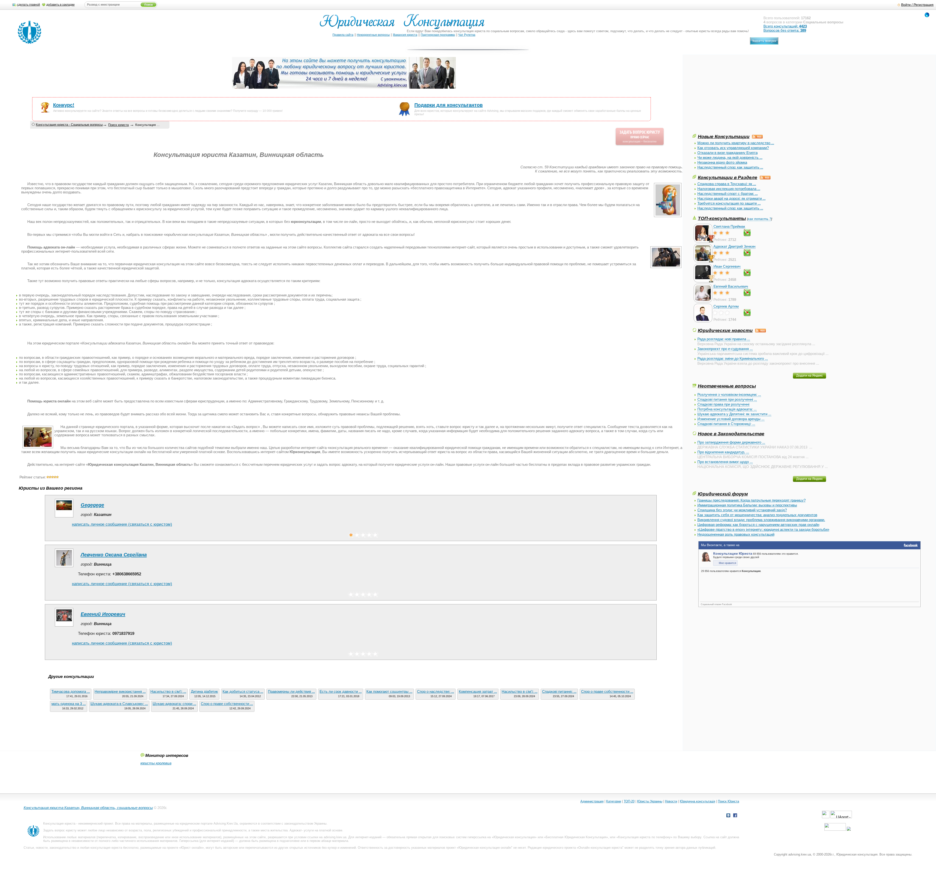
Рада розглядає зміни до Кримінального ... (732, 358)
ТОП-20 (629, 801)
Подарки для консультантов (448, 105)
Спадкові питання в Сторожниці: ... (726, 424)
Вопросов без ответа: (784, 30)
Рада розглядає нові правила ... (723, 339)
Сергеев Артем (726, 306)
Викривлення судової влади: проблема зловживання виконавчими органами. (761, 520)
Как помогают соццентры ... (389, 691)
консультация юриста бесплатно (114, 847)
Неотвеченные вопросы (727, 386)
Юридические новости (725, 330)
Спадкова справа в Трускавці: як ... (726, 184)
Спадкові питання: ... (559, 691)
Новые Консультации (724, 136)
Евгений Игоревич (103, 614)
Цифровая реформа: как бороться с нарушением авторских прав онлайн (758, 525)
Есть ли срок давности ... (341, 691)
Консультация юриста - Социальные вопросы (69, 124)
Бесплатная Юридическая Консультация (576, 837)
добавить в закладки (60, 4)
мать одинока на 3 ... (68, 704)
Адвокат (296, 830)
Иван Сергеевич (727, 266)
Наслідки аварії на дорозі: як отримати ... (731, 198)
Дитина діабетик (204, 691)
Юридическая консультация (514, 837)
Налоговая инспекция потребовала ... (728, 189)
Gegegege (92, 505)
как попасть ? (759, 219)
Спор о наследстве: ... (435, 691)
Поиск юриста (118, 125)
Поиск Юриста (728, 801)
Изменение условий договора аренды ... (730, 419)
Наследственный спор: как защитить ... (730, 167)
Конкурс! (63, 105)
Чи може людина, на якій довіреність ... (729, 157)
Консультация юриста (59, 823)
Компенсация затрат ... (478, 691)
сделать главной (28, 4)
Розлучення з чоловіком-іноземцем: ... (729, 394)
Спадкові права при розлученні (723, 404)
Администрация (592, 801)
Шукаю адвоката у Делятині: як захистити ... (734, 414)
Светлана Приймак (729, 226)
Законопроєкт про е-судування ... (725, 349)
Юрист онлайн (191, 847)
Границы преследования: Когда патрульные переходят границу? (751, 500)
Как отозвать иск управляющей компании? (733, 148)
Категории (613, 801)
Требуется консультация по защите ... (729, 203)
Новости (671, 801)
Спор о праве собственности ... (607, 691)
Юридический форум (723, 493)
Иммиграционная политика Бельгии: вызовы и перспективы (747, 505)
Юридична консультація (697, 801)
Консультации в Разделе (727, 177)
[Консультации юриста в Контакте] (728, 816)
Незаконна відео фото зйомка (722, 162)
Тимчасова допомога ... (70, 691)
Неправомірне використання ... (120, 691)
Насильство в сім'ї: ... (168, 691)
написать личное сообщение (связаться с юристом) (122, 524)
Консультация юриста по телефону (644, 837)
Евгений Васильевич (730, 286)
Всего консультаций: (785, 26)
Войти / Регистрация (917, 5)
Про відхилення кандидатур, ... (723, 452)
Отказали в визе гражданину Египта (727, 153)
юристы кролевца (155, 763)
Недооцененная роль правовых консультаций (735, 534)
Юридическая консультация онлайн (484, 847)
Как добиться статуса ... (243, 691)
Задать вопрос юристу (60, 830)
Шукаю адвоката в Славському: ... (119, 704)
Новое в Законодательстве (731, 433)
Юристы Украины (649, 801)
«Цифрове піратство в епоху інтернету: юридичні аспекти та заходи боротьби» (763, 529)
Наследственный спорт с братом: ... (727, 193)
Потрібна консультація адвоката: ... (727, 409)
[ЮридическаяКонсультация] (404, 24)
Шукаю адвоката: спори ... (174, 704)
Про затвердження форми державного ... (731, 442)
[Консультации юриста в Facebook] (735, 816)
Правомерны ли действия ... (291, 691)
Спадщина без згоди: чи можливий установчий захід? (742, 510)
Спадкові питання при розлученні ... (727, 399)
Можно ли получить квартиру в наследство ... (735, 143)
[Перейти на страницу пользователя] (64, 517)
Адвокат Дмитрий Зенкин (734, 246)
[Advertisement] (729, 98)
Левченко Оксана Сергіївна (114, 554)
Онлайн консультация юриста (600, 847)
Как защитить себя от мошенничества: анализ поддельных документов (757, 515)
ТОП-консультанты (722, 218)
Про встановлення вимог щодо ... (725, 462)
